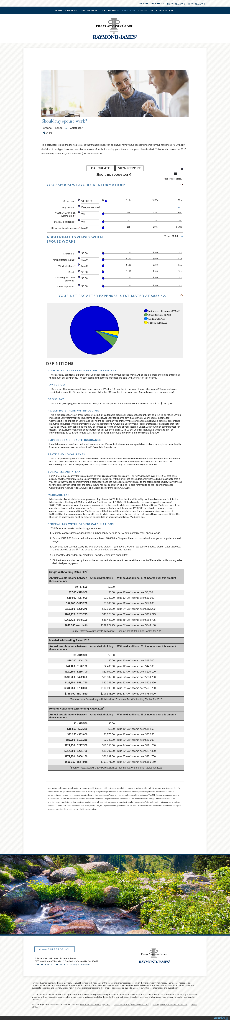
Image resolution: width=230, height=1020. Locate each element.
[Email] (48, 154)
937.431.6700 (176, 3)
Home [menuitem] (58, 10)
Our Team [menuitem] (71, 10)
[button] (115, 186)
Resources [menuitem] (128, 10)
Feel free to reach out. (151, 3)
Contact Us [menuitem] (145, 10)
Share (49, 132)
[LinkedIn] (48, 149)
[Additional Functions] (175, 173)
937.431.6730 (196, 3)
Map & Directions (81, 964)
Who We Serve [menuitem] (88, 10)
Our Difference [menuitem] (110, 10)
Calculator (76, 127)
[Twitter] (48, 143)
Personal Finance (52, 127)
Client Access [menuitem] (164, 10)
